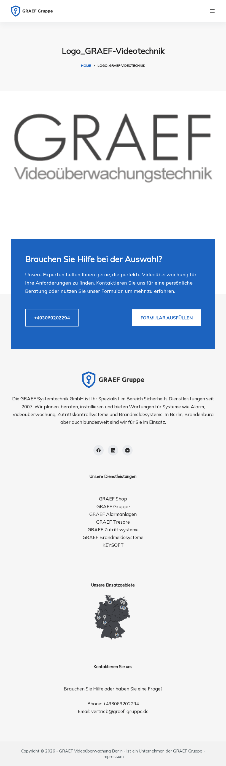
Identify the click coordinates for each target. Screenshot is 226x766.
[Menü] (212, 11)
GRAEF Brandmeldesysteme (113, 537)
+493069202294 (52, 317)
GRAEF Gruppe (113, 506)
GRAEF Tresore (113, 522)
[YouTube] (127, 450)
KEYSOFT (113, 545)
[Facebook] (98, 450)
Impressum (113, 756)
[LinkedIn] (113, 450)
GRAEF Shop (113, 499)
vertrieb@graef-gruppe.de (120, 711)
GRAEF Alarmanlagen (113, 514)
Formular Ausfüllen (167, 317)
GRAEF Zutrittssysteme (113, 529)
